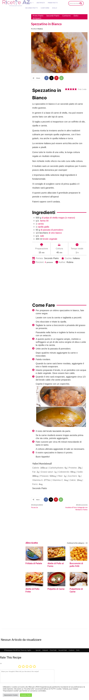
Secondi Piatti (63, 650)
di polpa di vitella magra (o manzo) (58, 217)
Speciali (38, 650)
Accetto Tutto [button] (26, 695)
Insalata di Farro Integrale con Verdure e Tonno (76, 508)
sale (42, 236)
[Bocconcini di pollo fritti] (78, 553)
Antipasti (45, 650)
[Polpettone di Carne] (78, 579)
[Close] (1, 663)
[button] (66, 89)
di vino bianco (55, 233)
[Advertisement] (15, 25)
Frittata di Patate (34, 563)
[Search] (80, 3)
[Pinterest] (56, 78)
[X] (51, 78)
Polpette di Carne (56, 589)
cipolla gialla (43, 227)
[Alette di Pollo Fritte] (34, 579)
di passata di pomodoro (52, 230)
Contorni (71, 650)
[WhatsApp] (61, 78)
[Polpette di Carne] (56, 579)
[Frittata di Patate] (34, 553)
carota (41, 224)
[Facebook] (46, 78)
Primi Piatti (53, 650)
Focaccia (34, 507)
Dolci (77, 650)
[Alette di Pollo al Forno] (56, 553)
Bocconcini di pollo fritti (76, 564)
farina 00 (44, 221)
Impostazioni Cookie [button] (11, 695)
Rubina (40, 29)
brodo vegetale (50, 239)
